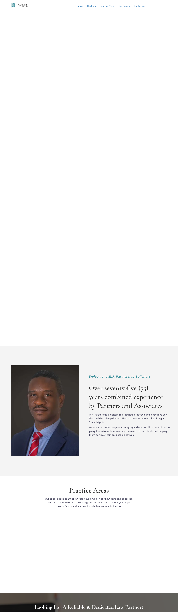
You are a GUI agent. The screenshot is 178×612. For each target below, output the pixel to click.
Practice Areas (107, 6)
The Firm (91, 6)
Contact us (139, 6)
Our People (124, 6)
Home (80, 6)
